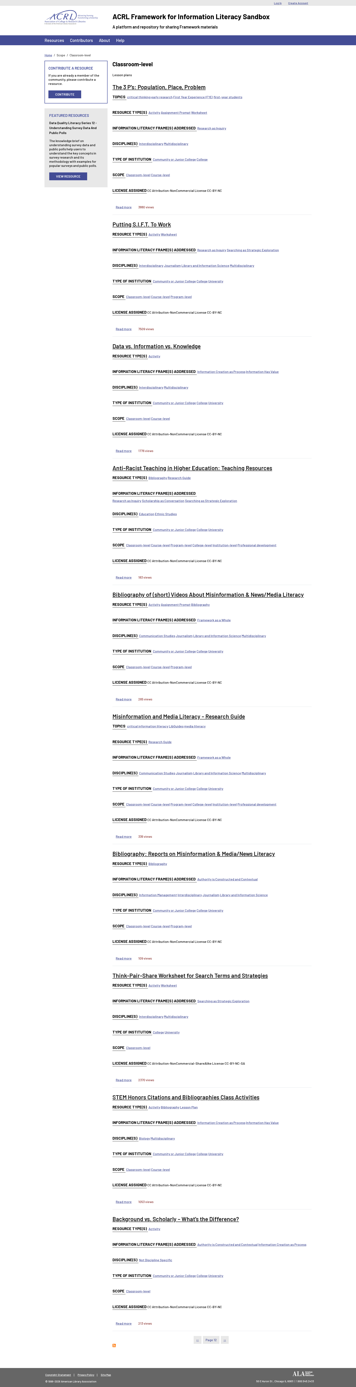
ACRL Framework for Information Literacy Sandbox (191, 16)
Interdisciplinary (151, 144)
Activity (154, 112)
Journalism (172, 265)
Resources (54, 40)
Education (146, 514)
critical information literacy (147, 726)
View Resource (68, 176)
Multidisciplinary (176, 144)
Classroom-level (138, 175)
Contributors (81, 40)
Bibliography (158, 478)
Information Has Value (262, 372)
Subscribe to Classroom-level (114, 1345)
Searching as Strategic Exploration (253, 250)
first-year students (228, 97)
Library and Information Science (205, 265)
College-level (202, 545)
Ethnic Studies (166, 514)
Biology (144, 1138)
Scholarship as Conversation (163, 501)
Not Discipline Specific (155, 1260)
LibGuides (176, 726)
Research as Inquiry (211, 128)
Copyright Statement (58, 1374)
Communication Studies (157, 636)
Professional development (257, 545)
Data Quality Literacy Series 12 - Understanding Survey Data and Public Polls (73, 128)
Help (120, 40)
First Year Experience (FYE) (193, 97)
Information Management (158, 895)
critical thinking (139, 97)
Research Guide (179, 478)
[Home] (71, 13)
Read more (124, 207)
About (104, 40)
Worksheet (199, 112)
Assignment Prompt (176, 112)
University (215, 281)
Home (48, 55)
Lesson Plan (189, 1107)
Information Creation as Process (221, 372)
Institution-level (225, 545)
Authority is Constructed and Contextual (227, 879)
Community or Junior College (174, 159)
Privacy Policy (86, 1374)
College (202, 159)
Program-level (181, 297)
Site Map (106, 1374)
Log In (278, 3)
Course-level (160, 175)
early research (162, 97)
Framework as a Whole (214, 620)
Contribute (64, 94)
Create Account (298, 3)
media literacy (195, 726)
